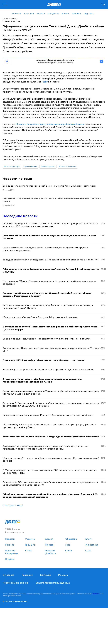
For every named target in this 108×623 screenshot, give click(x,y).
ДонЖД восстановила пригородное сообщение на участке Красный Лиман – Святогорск (49, 186)
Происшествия (30, 167)
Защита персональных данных (53, 583)
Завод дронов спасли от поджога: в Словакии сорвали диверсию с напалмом (51, 259)
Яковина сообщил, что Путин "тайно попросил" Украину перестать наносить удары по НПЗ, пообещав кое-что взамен (50, 225)
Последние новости (20, 216)
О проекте (8, 575)
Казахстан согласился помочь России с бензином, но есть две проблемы (48, 415)
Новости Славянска (67, 167)
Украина (14, 18)
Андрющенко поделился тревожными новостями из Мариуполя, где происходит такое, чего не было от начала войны (45, 447)
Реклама (63, 575)
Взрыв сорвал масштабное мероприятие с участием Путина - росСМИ (46, 338)
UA (103, 4)
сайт (45, 82)
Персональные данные (15, 583)
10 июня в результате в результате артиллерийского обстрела (50, 124)
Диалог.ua (96, 594)
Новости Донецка (12, 167)
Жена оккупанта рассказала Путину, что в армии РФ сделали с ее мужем (48, 369)
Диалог (5, 18)
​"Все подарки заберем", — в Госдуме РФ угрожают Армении (40, 317)
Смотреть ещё (13, 505)
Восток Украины (48, 167)
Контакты (45, 575)
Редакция (27, 575)
